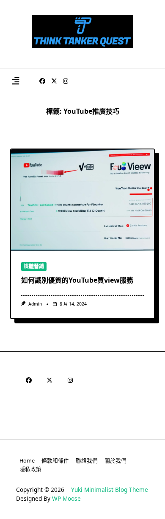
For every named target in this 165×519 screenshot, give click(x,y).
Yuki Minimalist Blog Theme (109, 489)
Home (27, 460)
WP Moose (66, 498)
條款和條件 (55, 460)
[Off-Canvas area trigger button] (15, 81)
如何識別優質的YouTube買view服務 (77, 280)
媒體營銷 (34, 266)
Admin (35, 304)
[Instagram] (65, 81)
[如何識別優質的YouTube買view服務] (82, 200)
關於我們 (115, 460)
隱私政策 (30, 469)
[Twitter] (54, 81)
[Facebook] (42, 81)
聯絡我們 (87, 460)
